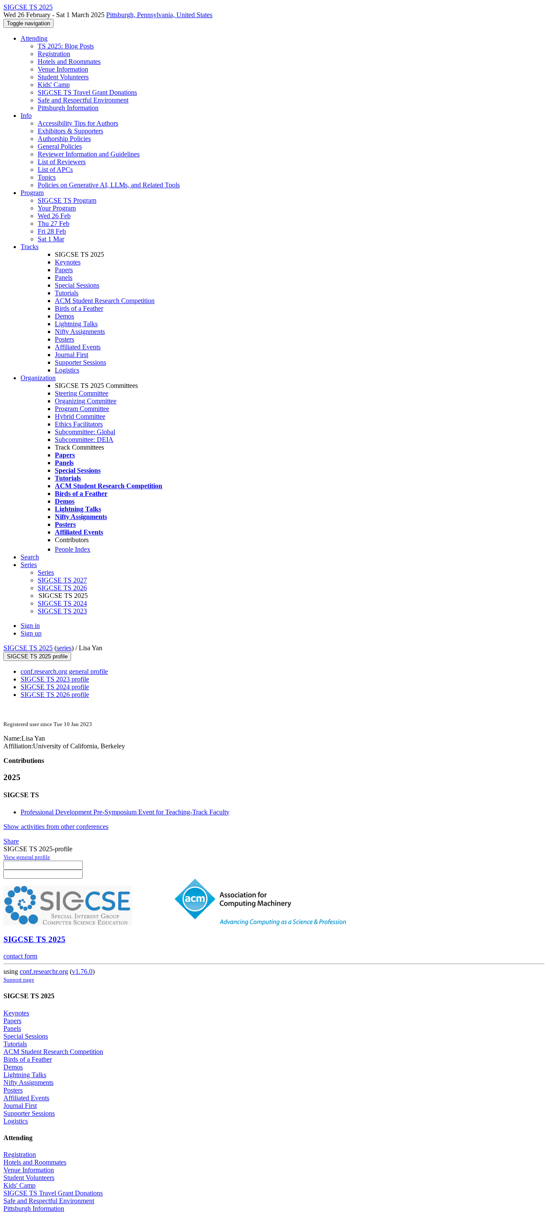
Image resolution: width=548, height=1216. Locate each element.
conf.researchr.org (44, 971)
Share (11, 841)
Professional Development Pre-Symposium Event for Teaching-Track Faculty (125, 812)
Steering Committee (81, 393)
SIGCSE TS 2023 (62, 611)
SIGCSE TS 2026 (62, 587)
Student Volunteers (63, 77)
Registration (54, 53)
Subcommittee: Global (85, 431)
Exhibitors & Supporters (70, 131)
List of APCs (55, 169)
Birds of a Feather (79, 308)
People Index (72, 549)
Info (26, 115)
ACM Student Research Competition (105, 300)
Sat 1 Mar (51, 239)
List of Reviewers (62, 161)
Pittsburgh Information (68, 107)
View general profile (26, 857)
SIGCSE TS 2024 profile (55, 687)
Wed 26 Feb (54, 215)
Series (46, 572)
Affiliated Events (78, 347)
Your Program (57, 208)
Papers (64, 269)
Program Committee (82, 408)
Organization (38, 377)
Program (32, 192)
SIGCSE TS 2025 (28, 648)
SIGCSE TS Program (67, 200)
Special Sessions (77, 285)
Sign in (30, 625)
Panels (63, 277)
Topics (47, 177)
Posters (64, 339)
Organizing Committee (85, 401)
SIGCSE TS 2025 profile (37, 656)
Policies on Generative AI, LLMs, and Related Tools (109, 185)
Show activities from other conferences (55, 826)
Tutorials (66, 293)
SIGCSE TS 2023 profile (55, 679)
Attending (34, 38)
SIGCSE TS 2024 (62, 603)
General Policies (60, 146)
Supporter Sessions (80, 362)
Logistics (67, 370)
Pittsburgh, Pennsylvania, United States (159, 14)
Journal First (71, 354)
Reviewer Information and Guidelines (89, 154)
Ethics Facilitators (79, 424)
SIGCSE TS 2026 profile (55, 694)
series (64, 648)
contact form (20, 956)
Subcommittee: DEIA (84, 439)
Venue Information (63, 69)
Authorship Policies (64, 138)
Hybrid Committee (80, 416)
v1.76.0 (82, 971)
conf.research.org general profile (64, 671)
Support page (18, 979)
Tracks (30, 246)
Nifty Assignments (80, 331)
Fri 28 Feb (52, 231)
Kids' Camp (54, 84)
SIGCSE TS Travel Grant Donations (87, 92)
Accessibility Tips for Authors (78, 123)
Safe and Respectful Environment (83, 100)
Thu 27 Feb (53, 223)
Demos (64, 316)
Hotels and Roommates (69, 61)
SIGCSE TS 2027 (62, 580)
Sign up (31, 633)
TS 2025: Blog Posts (66, 46)
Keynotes (67, 262)
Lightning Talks (76, 323)
